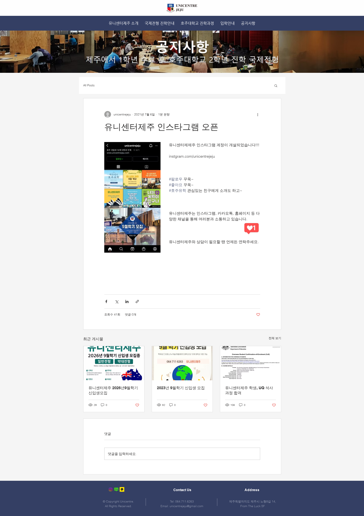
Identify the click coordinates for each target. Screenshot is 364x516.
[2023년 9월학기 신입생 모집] (182, 363)
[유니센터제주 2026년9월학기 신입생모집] (113, 363)
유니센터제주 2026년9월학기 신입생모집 (113, 390)
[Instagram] (110, 489)
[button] (276, 85)
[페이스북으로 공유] (106, 301)
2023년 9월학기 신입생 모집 (181, 388)
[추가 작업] (257, 114)
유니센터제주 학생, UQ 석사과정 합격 (249, 390)
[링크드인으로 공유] (127, 301)
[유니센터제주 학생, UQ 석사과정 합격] (250, 363)
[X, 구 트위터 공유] (117, 301)
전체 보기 (275, 338)
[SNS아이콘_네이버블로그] (116, 489)
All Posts (89, 85)
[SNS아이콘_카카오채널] (122, 489)
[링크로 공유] (137, 301)
